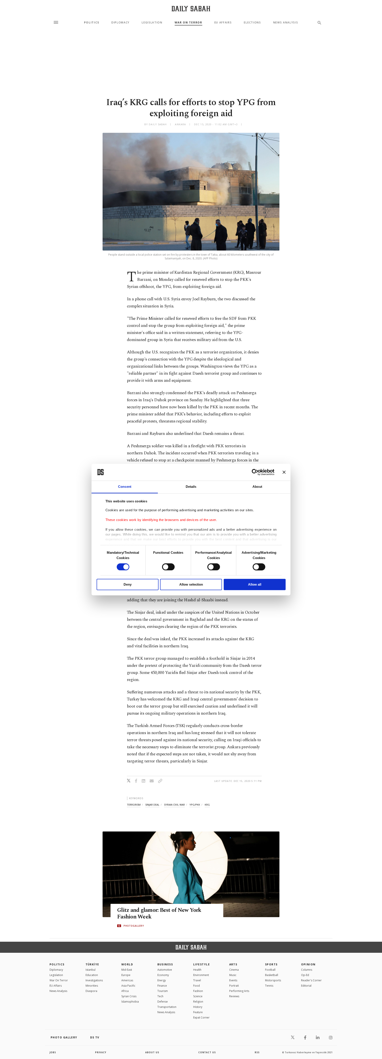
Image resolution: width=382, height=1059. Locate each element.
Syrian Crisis (128, 996)
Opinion (308, 964)
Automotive (164, 970)
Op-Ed (305, 975)
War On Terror (188, 22)
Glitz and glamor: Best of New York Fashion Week (159, 913)
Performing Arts (239, 991)
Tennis (269, 986)
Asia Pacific (128, 986)
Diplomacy (120, 22)
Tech (160, 996)
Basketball (271, 975)
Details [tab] (191, 487)
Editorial (306, 986)
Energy (161, 980)
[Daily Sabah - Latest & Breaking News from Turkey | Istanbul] (191, 8)
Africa (125, 991)
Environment (201, 975)
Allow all (254, 584)
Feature (198, 1012)
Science (197, 996)
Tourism (162, 991)
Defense (162, 1001)
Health (197, 970)
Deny (128, 584)
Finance (162, 986)
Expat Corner (201, 1017)
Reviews (234, 996)
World (127, 964)
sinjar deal (152, 804)
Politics (91, 22)
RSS (257, 1052)
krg (207, 804)
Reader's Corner (311, 980)
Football (270, 970)
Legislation (152, 22)
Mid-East (126, 970)
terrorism (134, 804)
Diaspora (91, 991)
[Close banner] (284, 472)
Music (232, 975)
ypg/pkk (194, 804)
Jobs (53, 1052)
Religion (198, 1001)
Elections (252, 22)
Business (165, 964)
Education (92, 975)
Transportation (166, 1007)
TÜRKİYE (92, 964)
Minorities (92, 986)
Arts (233, 964)
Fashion (198, 991)
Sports (271, 964)
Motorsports (273, 980)
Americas (127, 980)
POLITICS (57, 964)
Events (233, 980)
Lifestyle (201, 964)
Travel (197, 980)
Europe (125, 975)
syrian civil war (174, 804)
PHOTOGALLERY (134, 925)
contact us (207, 1052)
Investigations (94, 980)
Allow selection (191, 584)
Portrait (234, 986)
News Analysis (285, 22)
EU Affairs (223, 22)
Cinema (234, 970)
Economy (163, 975)
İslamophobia (130, 1001)
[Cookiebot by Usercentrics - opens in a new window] (255, 472)
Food (196, 986)
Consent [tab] (124, 487)
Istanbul (91, 970)
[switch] (168, 566)
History (197, 1007)
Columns (306, 970)
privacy (100, 1052)
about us (152, 1052)
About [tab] (257, 487)
